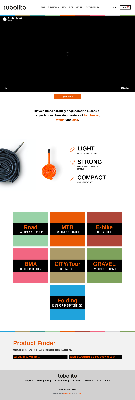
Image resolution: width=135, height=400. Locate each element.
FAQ (107, 380)
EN (113, 7)
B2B (99, 380)
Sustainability (92, 7)
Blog (71, 7)
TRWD (80, 393)
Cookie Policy (62, 380)
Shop (43, 7)
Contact (77, 380)
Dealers (89, 380)
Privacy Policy (44, 380)
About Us (79, 7)
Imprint (29, 380)
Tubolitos (52, 7)
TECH (64, 7)
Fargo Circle (67, 393)
